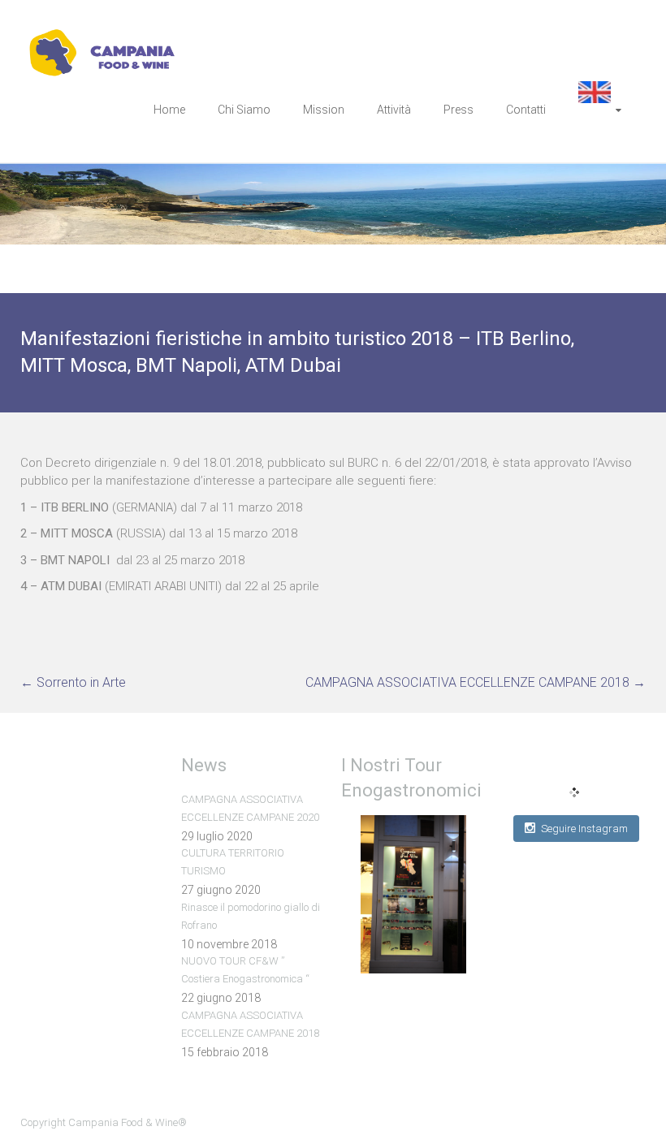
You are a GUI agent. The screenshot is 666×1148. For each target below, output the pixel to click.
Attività (394, 109)
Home (169, 109)
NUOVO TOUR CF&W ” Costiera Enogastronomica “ (245, 970)
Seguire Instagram (584, 828)
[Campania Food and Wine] (111, 37)
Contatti (526, 109)
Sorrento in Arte (73, 682)
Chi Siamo (244, 109)
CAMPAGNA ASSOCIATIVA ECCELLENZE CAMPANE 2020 (250, 808)
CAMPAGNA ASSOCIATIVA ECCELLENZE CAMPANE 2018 (475, 682)
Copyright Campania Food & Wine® (103, 1122)
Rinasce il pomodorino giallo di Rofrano (250, 916)
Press (458, 109)
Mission (323, 109)
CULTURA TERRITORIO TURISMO (232, 862)
